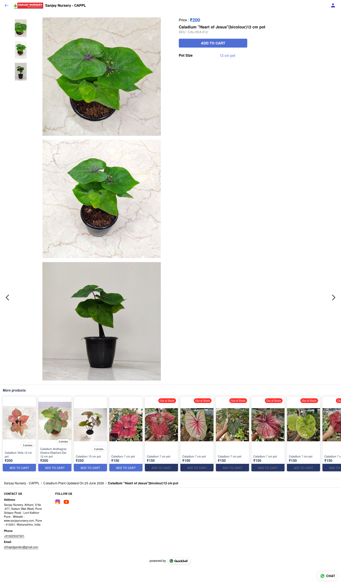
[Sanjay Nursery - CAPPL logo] (28, 5)
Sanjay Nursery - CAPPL (65, 5)
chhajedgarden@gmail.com (21, 547)
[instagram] (57, 502)
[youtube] (66, 502)
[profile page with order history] (333, 5)
